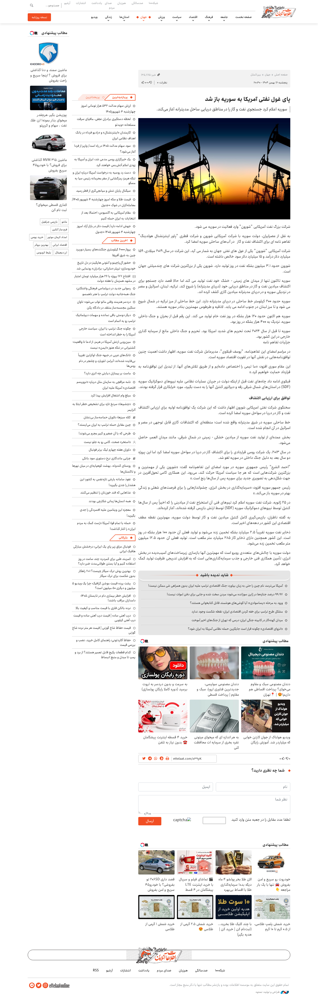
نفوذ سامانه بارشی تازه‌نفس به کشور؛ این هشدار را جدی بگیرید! (107, 482)
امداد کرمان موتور (57, 237)
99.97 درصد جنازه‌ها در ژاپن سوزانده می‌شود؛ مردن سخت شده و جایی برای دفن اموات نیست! (225, 594)
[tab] (122, 97)
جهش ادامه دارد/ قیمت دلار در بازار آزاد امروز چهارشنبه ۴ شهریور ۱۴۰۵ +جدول (106, 229)
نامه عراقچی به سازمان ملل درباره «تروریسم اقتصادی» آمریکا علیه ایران (106, 384)
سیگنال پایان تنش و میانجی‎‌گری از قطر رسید (103, 190)
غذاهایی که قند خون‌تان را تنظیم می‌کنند (105, 492)
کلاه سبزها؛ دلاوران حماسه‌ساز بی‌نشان (107, 417)
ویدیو (94, 17)
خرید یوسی (37, 237)
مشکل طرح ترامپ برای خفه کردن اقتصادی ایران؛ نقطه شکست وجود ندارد (237, 611)
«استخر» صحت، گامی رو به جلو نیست (107, 442)
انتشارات (81, 3)
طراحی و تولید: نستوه (268, 992)
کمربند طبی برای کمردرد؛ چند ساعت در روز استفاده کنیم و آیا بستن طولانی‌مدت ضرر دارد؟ (106, 561)
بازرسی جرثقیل (49, 222)
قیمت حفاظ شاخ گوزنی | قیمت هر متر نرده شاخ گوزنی (103, 630)
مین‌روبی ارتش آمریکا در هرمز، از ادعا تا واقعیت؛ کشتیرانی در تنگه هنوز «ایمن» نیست (104, 344)
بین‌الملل (255, 74)
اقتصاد (193, 17)
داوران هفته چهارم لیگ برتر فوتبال (110, 449)
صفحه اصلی (281, 74)
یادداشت (96, 3)
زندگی (108, 17)
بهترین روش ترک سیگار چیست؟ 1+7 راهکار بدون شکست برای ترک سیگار (107, 573)
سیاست (176, 17)
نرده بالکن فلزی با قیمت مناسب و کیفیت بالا (103, 608)
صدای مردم (110, 5)
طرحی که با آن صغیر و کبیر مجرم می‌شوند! (105, 433)
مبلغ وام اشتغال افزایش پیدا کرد (111, 395)
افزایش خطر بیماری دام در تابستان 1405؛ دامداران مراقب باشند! (108, 598)
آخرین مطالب (119, 240)
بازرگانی (123, 537)
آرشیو (67, 3)
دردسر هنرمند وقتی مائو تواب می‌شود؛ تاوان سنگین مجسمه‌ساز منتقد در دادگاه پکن (106, 304)
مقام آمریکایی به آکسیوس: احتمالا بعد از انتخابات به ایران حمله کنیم (108, 215)
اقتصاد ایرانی (60, 245)
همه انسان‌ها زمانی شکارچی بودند (110, 501)
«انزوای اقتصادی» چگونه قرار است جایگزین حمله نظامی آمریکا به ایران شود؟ (235, 628)
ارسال (150, 821)
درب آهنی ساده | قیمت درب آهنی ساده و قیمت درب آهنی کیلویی (104, 618)
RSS (96, 970)
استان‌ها (124, 17)
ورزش (161, 17)
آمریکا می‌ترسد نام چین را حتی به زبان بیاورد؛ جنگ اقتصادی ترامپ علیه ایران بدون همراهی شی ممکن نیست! (215, 585)
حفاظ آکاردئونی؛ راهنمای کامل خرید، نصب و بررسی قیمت (105, 642)
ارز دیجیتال (61, 252)
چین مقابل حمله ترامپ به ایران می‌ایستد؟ (104, 424)
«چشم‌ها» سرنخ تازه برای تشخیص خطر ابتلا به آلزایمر (103, 407)
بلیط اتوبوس (44, 252)
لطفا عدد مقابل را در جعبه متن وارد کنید (260, 820)
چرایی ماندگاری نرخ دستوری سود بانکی (106, 458)
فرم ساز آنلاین (59, 229)
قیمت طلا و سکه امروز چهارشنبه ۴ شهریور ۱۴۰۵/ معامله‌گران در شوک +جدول (103, 202)
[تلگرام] (32, 985)
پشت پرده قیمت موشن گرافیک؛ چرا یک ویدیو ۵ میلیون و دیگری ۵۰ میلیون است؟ (103, 586)
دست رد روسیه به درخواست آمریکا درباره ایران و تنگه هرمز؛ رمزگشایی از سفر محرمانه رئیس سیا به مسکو (104, 178)
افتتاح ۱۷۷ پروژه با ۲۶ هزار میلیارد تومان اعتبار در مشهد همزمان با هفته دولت (104, 278)
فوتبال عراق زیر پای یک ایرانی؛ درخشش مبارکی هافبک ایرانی (104, 549)
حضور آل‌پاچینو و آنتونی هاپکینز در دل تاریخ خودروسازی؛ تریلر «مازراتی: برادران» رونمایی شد (106, 265)
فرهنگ (209, 17)
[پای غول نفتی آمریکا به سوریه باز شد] (214, 168)
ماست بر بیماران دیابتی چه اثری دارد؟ (107, 373)
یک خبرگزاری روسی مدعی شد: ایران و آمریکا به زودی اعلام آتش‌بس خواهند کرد (104, 162)
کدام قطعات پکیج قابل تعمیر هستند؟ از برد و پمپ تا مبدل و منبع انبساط (105, 655)
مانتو (64, 222)
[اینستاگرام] (45, 985)
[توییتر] (38, 985)
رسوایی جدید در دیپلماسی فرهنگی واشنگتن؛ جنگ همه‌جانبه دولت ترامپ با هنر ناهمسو (105, 291)
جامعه (224, 17)
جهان (143, 17)
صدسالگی (137, 3)
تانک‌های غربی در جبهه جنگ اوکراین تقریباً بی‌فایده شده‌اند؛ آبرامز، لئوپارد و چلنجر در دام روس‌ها (106, 360)
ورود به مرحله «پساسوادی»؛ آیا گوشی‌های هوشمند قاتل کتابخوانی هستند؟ (236, 603)
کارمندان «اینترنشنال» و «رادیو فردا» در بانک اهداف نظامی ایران (105, 135)
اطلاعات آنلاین (278, 11)
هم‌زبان (121, 3)
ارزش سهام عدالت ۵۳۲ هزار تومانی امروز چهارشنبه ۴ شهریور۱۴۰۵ (108, 108)
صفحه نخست (243, 17)
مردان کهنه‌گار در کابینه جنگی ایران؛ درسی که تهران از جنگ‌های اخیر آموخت (237, 620)
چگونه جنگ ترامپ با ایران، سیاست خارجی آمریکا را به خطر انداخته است (107, 331)
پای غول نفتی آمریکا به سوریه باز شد (247, 99)
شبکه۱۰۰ (153, 3)
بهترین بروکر (41, 245)
